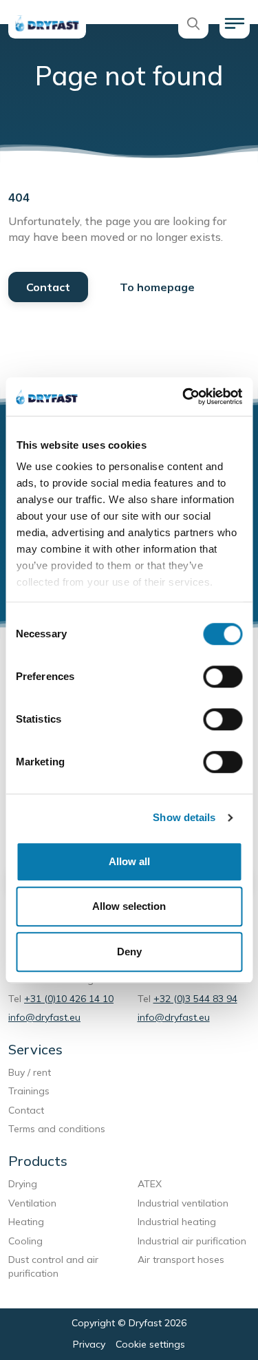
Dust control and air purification (53, 1266)
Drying (22, 1184)
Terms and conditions (58, 1129)
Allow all (129, 861)
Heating (26, 1221)
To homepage (157, 287)
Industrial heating (177, 1221)
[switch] (222, 677)
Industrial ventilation (183, 1203)
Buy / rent (29, 1072)
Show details (184, 817)
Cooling (25, 1241)
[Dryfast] (47, 23)
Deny (129, 951)
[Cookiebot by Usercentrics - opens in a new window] (183, 396)
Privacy (89, 1344)
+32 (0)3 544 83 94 (195, 998)
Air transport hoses (182, 1259)
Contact (48, 287)
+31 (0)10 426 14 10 (69, 998)
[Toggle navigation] (234, 23)
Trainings (29, 1091)
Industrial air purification (192, 1241)
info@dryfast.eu (44, 1017)
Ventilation (32, 1203)
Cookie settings (150, 1344)
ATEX (150, 1184)
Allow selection (129, 906)
